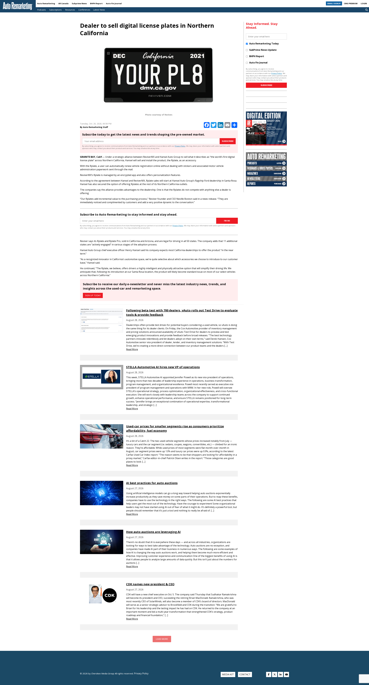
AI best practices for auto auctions (152, 483)
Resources (70, 9)
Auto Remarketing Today (264, 43)
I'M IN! (227, 221)
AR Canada (63, 3)
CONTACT (245, 674)
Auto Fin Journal (114, 3)
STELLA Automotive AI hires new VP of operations (163, 367)
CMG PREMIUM (350, 3)
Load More (162, 639)
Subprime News (79, 3)
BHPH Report (96, 3)
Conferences (84, 9)
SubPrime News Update (263, 49)
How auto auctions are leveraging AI (153, 532)
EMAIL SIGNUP (334, 3)
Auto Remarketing (46, 3)
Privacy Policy (180, 146)
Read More (132, 349)
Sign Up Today (93, 295)
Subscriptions (55, 9)
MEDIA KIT (228, 674)
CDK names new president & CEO (150, 584)
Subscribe (228, 141)
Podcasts (41, 9)
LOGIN (364, 3)
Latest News (99, 9)
